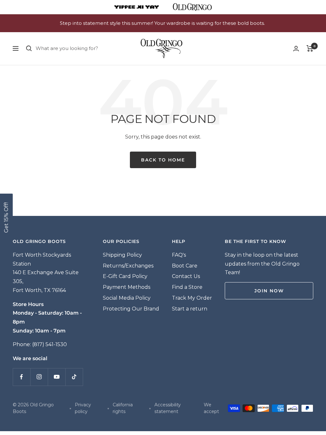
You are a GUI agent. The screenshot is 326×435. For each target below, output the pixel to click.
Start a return (189, 309)
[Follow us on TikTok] (74, 377)
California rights (123, 408)
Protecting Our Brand (131, 309)
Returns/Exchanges (128, 266)
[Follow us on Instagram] (39, 377)
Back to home (163, 160)
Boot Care (184, 266)
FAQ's (179, 255)
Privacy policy (83, 408)
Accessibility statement (167, 408)
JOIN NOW (269, 291)
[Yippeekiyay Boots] (136, 7)
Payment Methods (126, 287)
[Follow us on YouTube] (56, 377)
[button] (6, 217)
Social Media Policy (127, 298)
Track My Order (192, 298)
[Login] (296, 48)
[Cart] (310, 48)
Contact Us (186, 276)
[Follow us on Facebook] (21, 377)
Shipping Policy (122, 255)
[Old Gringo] (192, 7)
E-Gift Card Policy (125, 276)
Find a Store (187, 287)
